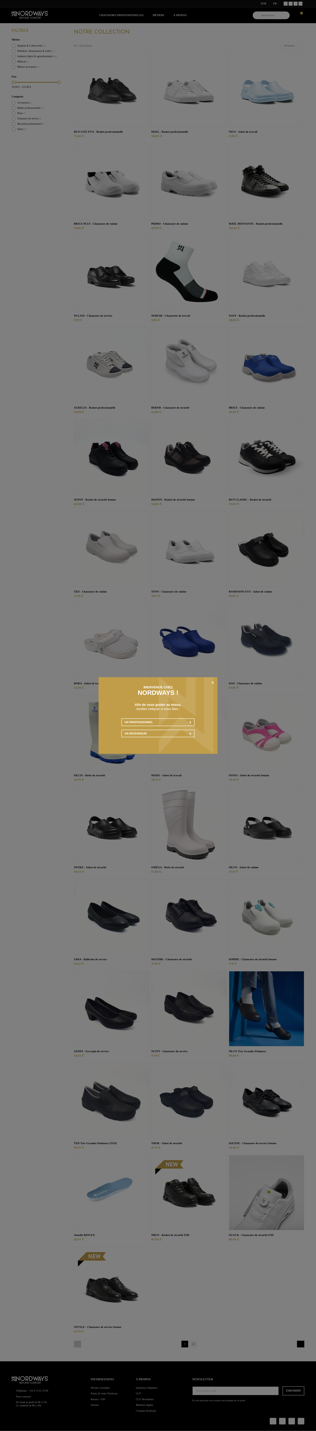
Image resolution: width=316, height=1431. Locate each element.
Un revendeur (136, 733)
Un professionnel (139, 722)
